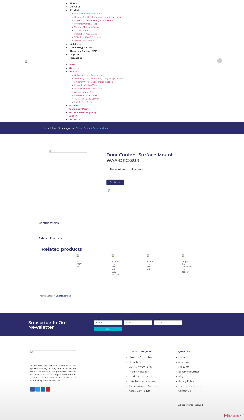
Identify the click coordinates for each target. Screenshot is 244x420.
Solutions (75, 44)
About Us (75, 6)
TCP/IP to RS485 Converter (87, 37)
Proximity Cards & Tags (85, 24)
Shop (54, 128)
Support (74, 54)
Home (73, 3)
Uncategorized (67, 128)
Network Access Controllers (88, 13)
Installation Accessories (85, 34)
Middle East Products (84, 40)
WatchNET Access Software (88, 27)
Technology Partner (81, 47)
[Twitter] (37, 389)
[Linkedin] (43, 389)
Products (75, 10)
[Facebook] (32, 389)
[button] (138, 61)
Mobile (157, 319)
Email (126, 319)
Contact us (76, 58)
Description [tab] (117, 169)
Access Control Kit (83, 30)
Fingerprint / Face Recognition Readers (93, 20)
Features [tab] (137, 169)
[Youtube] (48, 389)
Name (97, 319)
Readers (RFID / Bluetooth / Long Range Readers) (99, 17)
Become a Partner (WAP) (84, 51)
